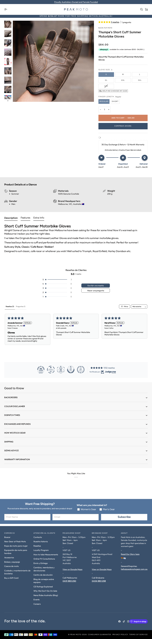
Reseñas (37, 546)
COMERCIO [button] (9, 533)
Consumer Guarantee (99, 635)
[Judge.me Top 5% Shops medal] (71, 369)
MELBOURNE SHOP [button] (72, 533)
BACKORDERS (10, 397)
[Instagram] (128, 621)
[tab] (11, 218)
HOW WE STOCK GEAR (15, 433)
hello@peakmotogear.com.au (134, 569)
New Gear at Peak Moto (15, 541)
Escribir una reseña (96, 285)
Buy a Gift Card (11, 578)
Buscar (7, 537)
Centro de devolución (43, 575)
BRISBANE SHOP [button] (100, 533)
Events (36, 599)
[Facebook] (119, 621)
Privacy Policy (120, 635)
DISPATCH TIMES (12, 415)
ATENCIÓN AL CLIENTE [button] (44, 533)
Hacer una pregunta (95, 290)
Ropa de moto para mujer (16, 546)
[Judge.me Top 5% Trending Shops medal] (81, 369)
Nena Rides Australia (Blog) (45, 595)
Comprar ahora (123, 126)
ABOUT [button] (124, 533)
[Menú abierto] (6, 9)
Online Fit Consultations (44, 559)
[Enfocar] (53, 61)
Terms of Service (138, 635)
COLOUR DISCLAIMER (14, 406)
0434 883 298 (99, 581)
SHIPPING (8, 441)
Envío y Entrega (40, 563)
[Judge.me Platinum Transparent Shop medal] (51, 369)
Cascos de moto (11, 566)
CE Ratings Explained (43, 586)
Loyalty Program (41, 550)
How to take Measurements (45, 554)
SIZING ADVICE (11, 450)
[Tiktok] (124, 621)
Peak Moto (75, 635)
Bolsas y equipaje (12, 562)
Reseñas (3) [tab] (10, 306)
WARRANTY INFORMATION (17, 459)
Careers (37, 604)
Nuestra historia (40, 541)
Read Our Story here (130, 554)
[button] (104, 22)
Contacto (37, 537)
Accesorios (9, 557)
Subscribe (124, 517)
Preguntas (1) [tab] (20, 306)
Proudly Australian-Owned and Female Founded (76, 2)
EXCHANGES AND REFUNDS (17, 424)
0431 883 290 (69, 581)
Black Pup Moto (105, 28)
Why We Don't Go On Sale (45, 591)
